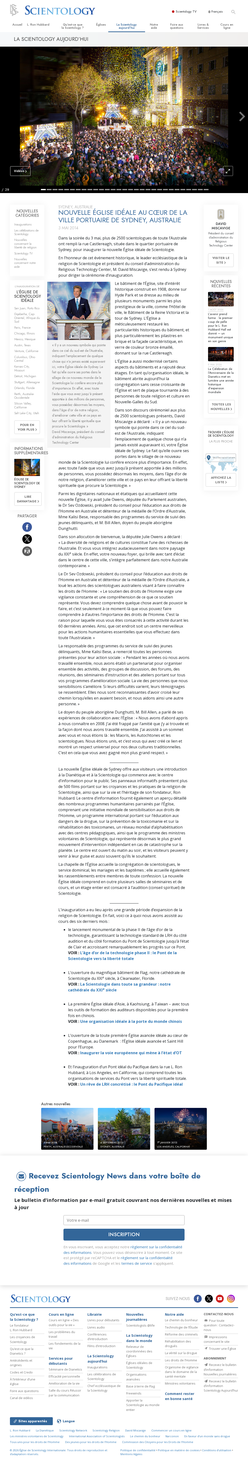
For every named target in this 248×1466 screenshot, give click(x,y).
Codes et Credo (21, 1372)
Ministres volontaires (180, 1383)
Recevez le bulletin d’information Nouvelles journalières (220, 1369)
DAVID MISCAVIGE (221, 226)
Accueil (17, 24)
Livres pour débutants (103, 1320)
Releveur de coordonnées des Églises (139, 1351)
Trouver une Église (222, 1348)
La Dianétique (45, 1430)
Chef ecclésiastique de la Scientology (104, 1388)
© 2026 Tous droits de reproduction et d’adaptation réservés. (58, 1452)
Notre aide (154, 26)
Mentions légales (131, 1454)
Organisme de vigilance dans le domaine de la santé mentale (182, 1372)
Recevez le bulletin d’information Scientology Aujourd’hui (221, 1386)
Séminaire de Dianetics (65, 1369)
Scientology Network (73, 1430)
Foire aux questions (176, 26)
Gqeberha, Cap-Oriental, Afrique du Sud (27, 318)
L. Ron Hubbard (38, 24)
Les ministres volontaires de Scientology (36, 1436)
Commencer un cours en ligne (171, 1430)
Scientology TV (186, 11)
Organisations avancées (136, 1376)
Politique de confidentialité (137, 1450)
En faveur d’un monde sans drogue (207, 1436)
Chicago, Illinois (24, 333)
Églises (101, 24)
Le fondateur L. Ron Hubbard (21, 1327)
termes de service (136, 1263)
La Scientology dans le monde (139, 1338)
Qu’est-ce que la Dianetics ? (21, 1351)
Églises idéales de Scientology (139, 1365)
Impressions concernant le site (217, 1339)
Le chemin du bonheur (181, 1320)
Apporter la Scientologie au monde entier (143, 1405)
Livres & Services (203, 26)
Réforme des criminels (181, 1334)
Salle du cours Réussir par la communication (65, 1392)
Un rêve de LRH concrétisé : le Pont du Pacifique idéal (131, 1084)
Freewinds (133, 1393)
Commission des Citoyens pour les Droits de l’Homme (157, 1442)
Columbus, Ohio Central (24, 359)
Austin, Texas (22, 345)
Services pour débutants (61, 1361)
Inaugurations (22, 224)
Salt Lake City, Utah (26, 413)
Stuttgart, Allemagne (27, 382)
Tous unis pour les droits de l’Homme (35, 1442)
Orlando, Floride (24, 388)
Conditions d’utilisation (216, 1450)
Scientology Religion (106, 1430)
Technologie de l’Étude (181, 1327)
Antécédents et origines (21, 1362)
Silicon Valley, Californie (23, 405)
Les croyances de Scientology (22, 1339)
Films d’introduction (101, 1346)
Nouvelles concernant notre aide (25, 263)
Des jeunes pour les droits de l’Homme (90, 1442)
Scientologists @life (140, 1325)
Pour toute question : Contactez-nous (219, 1325)
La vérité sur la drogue (181, 1353)
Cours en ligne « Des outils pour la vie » (64, 1322)
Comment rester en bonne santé (179, 1396)
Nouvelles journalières (136, 1317)
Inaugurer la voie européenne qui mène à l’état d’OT (131, 1052)
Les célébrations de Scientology (26, 232)
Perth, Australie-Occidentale (24, 396)
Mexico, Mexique (24, 339)
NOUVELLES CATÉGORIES (27, 213)
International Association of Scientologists (96, 1436)
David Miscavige (135, 1430)
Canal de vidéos (21, 1398)
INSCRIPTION (124, 1234)
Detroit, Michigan (25, 376)
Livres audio (96, 1327)
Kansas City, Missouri (22, 368)
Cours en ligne (226, 26)
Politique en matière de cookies (179, 1450)
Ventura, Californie (26, 351)
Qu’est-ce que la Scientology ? (73, 26)
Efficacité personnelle (64, 1376)
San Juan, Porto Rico (26, 308)
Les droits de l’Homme (181, 1360)
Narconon (172, 1436)
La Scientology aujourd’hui (126, 26)
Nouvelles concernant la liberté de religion (25, 244)
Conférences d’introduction (97, 1336)
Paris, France (22, 327)
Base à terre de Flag (140, 1386)
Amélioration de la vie (64, 1383)
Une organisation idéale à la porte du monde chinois (131, 1021)
